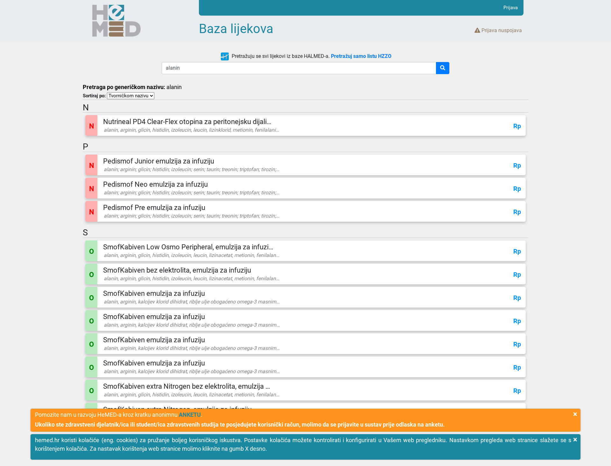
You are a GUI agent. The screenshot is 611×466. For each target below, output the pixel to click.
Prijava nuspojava (501, 30)
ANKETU (190, 414)
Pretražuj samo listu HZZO (361, 56)
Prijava (510, 7)
